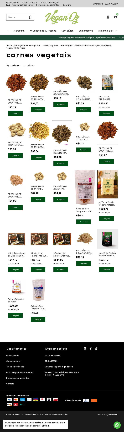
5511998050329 (52, 355)
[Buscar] (30, 17)
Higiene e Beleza (107, 30)
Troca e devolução (50, 2)
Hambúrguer (67, 45)
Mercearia (19, 30)
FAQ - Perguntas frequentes (19, 5)
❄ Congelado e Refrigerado (27, 45)
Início (9, 45)
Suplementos (86, 30)
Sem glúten (67, 30)
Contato (67, 5)
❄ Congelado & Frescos (43, 30)
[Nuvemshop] (108, 414)
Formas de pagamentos (47, 5)
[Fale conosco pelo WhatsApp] (117, 425)
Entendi (45, 426)
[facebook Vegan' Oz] (90, 348)
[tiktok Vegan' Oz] (96, 348)
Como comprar (29, 2)
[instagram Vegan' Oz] (85, 348)
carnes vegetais (50, 45)
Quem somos (12, 2)
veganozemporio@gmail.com (59, 367)
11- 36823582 (51, 361)
